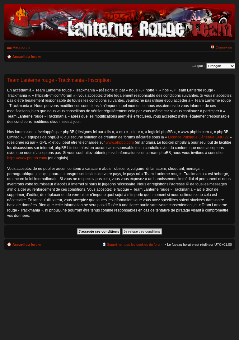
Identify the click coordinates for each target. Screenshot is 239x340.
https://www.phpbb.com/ (27, 158)
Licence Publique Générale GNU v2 (198, 137)
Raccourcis (21, 47)
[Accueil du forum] (119, 37)
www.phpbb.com (120, 142)
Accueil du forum (26, 244)
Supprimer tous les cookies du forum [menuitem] (134, 244)
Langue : (198, 66)
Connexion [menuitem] (224, 47)
